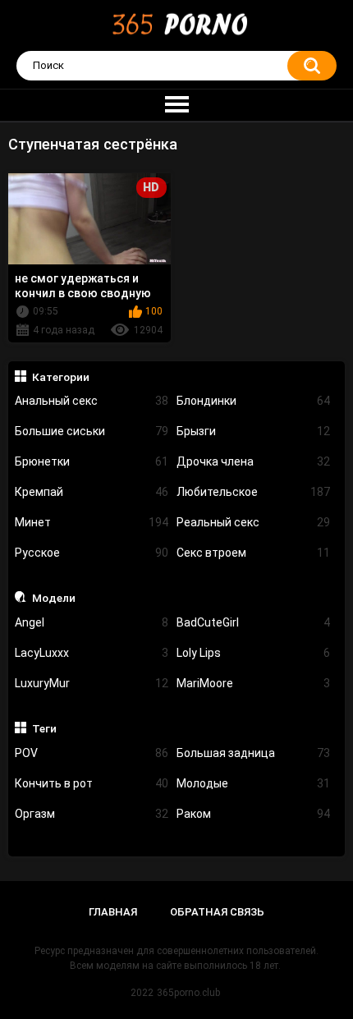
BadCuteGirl (253, 622)
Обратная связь (217, 912)
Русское (91, 552)
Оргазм (91, 813)
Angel (91, 622)
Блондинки (253, 400)
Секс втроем (253, 552)
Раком (253, 813)
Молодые (253, 783)
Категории (60, 376)
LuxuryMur (91, 683)
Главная (113, 912)
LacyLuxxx (91, 652)
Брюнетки (91, 461)
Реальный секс (253, 522)
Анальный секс (91, 400)
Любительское (253, 491)
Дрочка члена (253, 461)
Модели (54, 597)
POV (91, 753)
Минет (91, 522)
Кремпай (91, 491)
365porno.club (188, 992)
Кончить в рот (91, 783)
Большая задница (253, 753)
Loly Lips (253, 652)
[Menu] (176, 105)
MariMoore (253, 683)
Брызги (253, 431)
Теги (44, 728)
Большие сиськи (91, 431)
